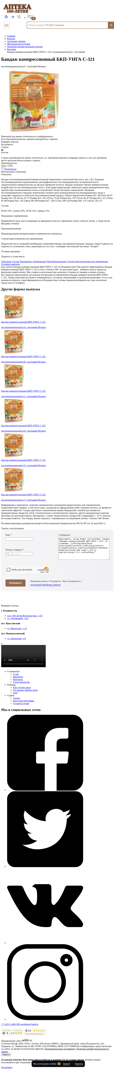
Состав (15, 261)
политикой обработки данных (45, 584)
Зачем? (66, 1064)
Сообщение (64, 535)
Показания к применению (33, 261)
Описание (6, 261)
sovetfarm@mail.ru (29, 1024)
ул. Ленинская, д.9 (16, 638)
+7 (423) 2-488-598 (10, 1024)
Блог (15, 692)
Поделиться (10, 169)
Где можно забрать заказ (25, 690)
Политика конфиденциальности (92, 1049)
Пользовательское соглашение (60, 1049)
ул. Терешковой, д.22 (17, 618)
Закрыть (6, 1054)
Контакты (18, 679)
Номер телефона (14, 549)
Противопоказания (56, 261)
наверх (4, 1051)
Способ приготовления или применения (87, 261)
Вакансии (18, 676)
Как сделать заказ (22, 687)
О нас (16, 674)
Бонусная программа (23, 701)
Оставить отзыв (21, 703)
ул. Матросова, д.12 (17, 628)
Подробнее (6, 1067)
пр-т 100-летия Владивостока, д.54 (24, 615)
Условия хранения (10, 264)
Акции (16, 698)
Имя (8, 535)
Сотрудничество (21, 682)
